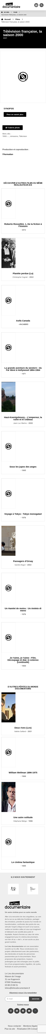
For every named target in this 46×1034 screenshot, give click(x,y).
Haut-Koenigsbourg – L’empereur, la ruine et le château (23, 418)
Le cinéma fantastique (23, 862)
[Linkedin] (17, 1011)
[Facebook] (23, 1011)
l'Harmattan (7, 154)
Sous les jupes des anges (23, 467)
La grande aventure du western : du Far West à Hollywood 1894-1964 (23, 369)
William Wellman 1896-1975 (23, 772)
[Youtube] (29, 1011)
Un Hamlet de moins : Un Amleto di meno (23, 609)
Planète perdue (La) (23, 273)
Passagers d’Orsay (23, 561)
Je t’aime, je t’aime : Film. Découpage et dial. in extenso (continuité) (23, 660)
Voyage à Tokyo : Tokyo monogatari (23, 514)
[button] (36, 5)
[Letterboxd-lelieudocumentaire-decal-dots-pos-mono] (35, 1011)
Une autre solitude (23, 817)
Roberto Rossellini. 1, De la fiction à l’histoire (23, 225)
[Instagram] (10, 1011)
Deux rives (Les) (23, 728)
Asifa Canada (23, 321)
